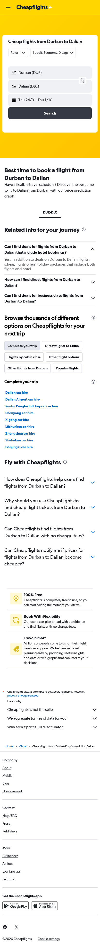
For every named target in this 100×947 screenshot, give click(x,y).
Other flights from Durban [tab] (28, 368)
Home (9, 746)
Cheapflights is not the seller (30, 709)
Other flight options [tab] (64, 357)
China (22, 746)
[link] (16, 927)
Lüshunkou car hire (19, 427)
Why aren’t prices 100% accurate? (35, 727)
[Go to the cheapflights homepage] (34, 7)
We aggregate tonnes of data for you (37, 718)
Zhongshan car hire (20, 433)
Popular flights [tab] (67, 368)
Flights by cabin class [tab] (24, 357)
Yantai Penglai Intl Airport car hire (31, 406)
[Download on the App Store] (45, 905)
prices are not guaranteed (22, 695)
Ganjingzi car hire (19, 447)
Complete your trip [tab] (22, 346)
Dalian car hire (16, 392)
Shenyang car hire (19, 413)
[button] (8, 7)
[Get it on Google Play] (15, 905)
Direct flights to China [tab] (62, 346)
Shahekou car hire (19, 440)
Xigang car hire (17, 420)
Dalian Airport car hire (22, 399)
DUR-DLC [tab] (50, 212)
